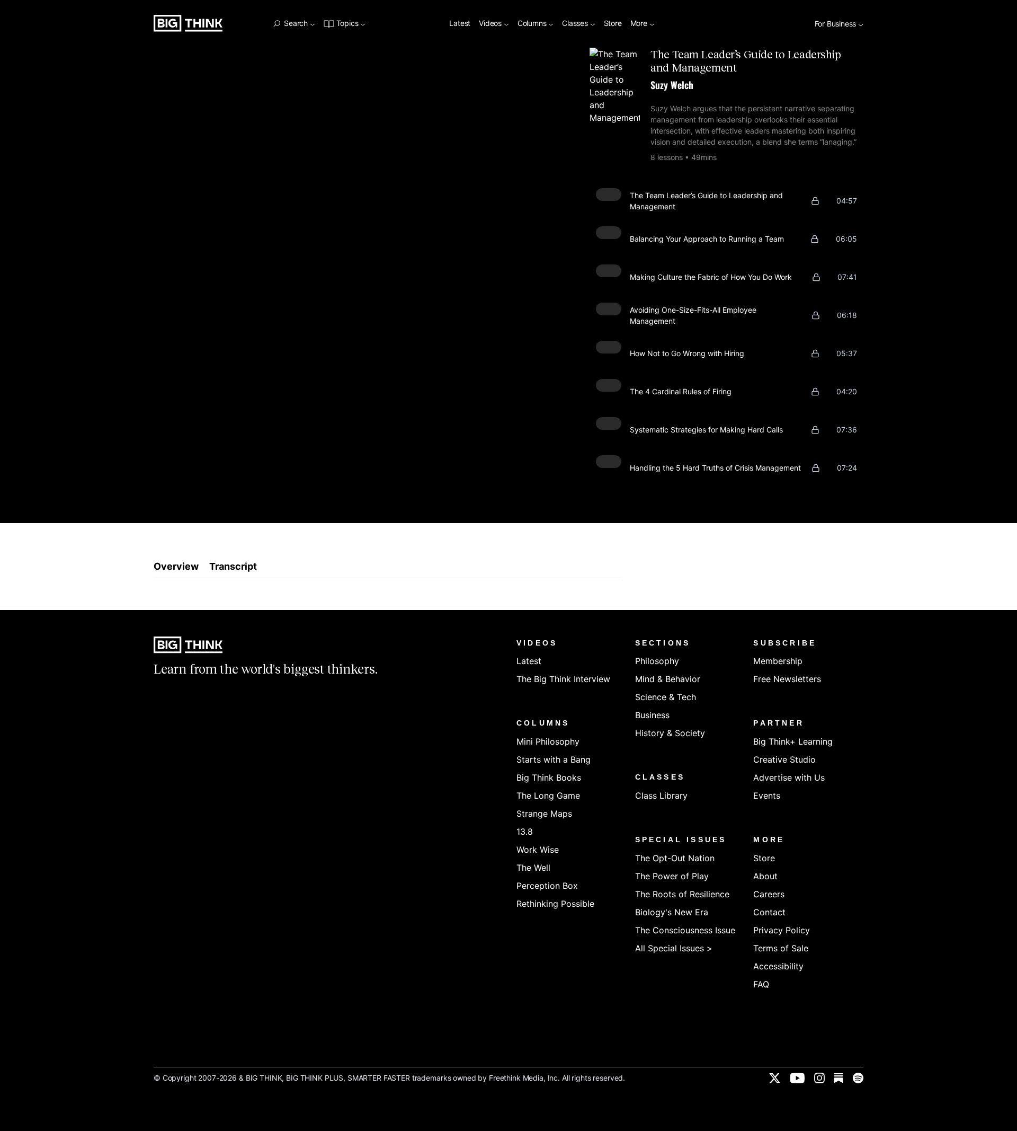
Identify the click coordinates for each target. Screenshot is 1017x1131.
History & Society (670, 733)
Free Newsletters (787, 679)
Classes (576, 24)
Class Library (661, 795)
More (639, 24)
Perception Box (547, 885)
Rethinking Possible (555, 903)
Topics (347, 24)
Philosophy (657, 661)
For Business (836, 24)
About (765, 876)
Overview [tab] (176, 566)
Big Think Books (548, 777)
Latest (459, 24)
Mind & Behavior (667, 679)
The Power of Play (672, 876)
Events (766, 795)
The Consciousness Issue (685, 930)
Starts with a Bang (553, 759)
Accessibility (778, 966)
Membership (777, 661)
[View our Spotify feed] (858, 1078)
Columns (533, 24)
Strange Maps (544, 813)
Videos (491, 24)
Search (295, 23)
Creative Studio (784, 759)
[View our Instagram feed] (819, 1078)
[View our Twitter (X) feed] (774, 1078)
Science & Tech (665, 697)
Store (613, 24)
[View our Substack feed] (838, 1078)
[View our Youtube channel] (797, 1078)
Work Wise (537, 849)
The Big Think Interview (563, 679)
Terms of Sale (780, 948)
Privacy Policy (781, 930)
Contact (769, 912)
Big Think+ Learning (793, 741)
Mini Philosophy (547, 741)
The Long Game (548, 795)
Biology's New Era (671, 912)
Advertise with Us (789, 777)
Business (652, 715)
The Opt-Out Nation (675, 858)
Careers (768, 894)
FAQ (761, 984)
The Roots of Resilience (682, 894)
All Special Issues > (673, 948)
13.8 (524, 831)
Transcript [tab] (233, 566)
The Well (533, 867)
